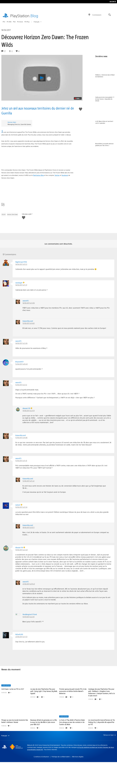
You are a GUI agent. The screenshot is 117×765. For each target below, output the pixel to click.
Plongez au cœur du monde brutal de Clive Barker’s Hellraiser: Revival (14, 721)
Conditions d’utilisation (41, 757)
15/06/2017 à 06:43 (21, 364)
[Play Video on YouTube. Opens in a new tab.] (78, 98)
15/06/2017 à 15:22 (28, 481)
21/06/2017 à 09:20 (29, 584)
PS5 (4, 22)
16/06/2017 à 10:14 (21, 507)
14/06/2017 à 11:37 (21, 285)
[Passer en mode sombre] (89, 15)
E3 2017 (3, 214)
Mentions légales (77, 757)
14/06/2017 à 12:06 (29, 303)
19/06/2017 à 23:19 (29, 411)
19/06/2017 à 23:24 (21, 550)
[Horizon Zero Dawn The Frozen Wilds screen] (37, 158)
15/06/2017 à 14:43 (29, 323)
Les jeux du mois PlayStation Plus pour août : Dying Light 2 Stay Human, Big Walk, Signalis (43, 691)
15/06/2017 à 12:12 (21, 385)
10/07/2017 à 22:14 (28, 617)
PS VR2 (9, 22)
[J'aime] (9, 692)
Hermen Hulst (12, 122)
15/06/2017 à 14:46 (21, 438)
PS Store (20, 22)
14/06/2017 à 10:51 (21, 264)
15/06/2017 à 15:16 (21, 461)
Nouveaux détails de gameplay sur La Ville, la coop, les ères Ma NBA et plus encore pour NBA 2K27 (43, 722)
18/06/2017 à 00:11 (28, 527)
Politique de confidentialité (61, 757)
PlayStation (24, 15)
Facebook (65, 175)
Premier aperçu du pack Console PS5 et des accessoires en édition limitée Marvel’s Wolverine (73, 691)
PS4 (14, 22)
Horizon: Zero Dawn (12, 214)
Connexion (96, 15)
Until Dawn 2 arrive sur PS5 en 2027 (12, 689)
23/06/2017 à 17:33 (21, 637)
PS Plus (27, 22)
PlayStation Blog (38, 175)
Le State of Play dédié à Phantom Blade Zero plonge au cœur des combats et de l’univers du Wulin (72, 722)
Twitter (57, 175)
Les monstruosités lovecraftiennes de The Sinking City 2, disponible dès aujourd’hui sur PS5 (101, 722)
